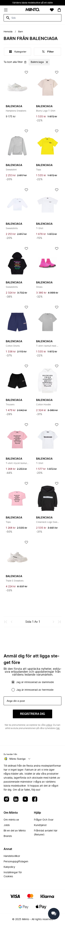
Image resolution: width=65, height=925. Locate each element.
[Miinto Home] (32, 10)
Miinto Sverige (17, 758)
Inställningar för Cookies (13, 874)
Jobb (7, 825)
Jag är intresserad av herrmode (34, 690)
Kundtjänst (40, 825)
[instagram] (6, 799)
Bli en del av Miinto (15, 830)
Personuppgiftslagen (16, 861)
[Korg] (59, 9)
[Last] (59, 621)
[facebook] (35, 799)
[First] (6, 621)
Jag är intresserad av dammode (35, 682)
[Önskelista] (52, 9)
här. (58, 728)
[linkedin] (16, 799)
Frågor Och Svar (43, 820)
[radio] (13, 682)
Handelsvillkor (12, 856)
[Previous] (11, 622)
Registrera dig (32, 713)
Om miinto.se (11, 820)
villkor (49, 725)
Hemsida (8, 32)
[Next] (53, 622)
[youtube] (25, 799)
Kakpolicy (9, 867)
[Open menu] (5, 9)
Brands (8, 836)
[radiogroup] (32, 685)
